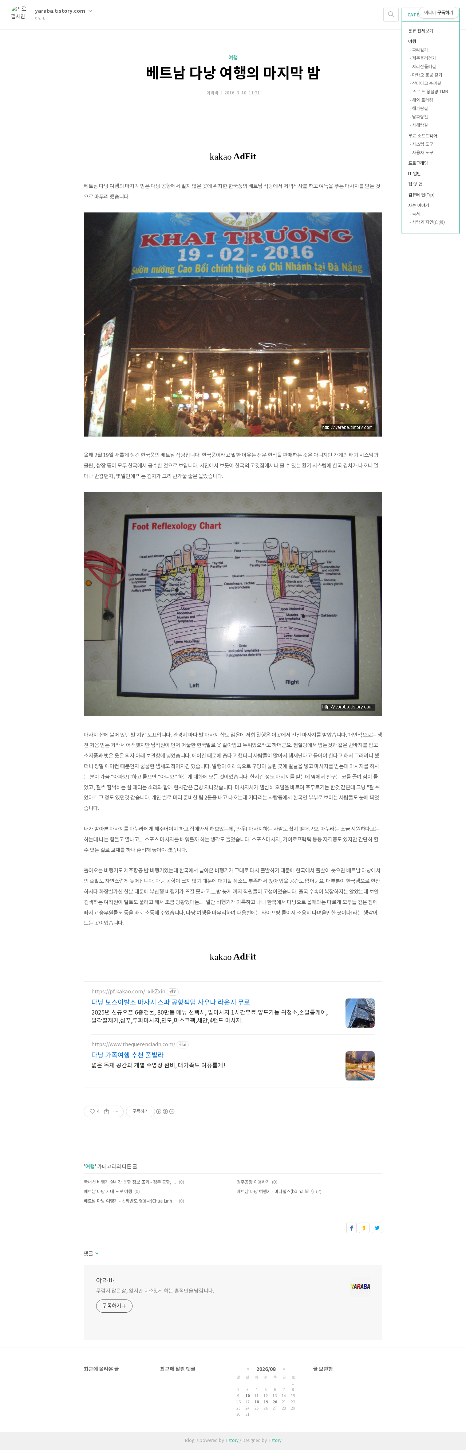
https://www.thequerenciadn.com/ (133, 1045)
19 (266, 1402)
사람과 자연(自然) (428, 222)
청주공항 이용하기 (253, 1182)
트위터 (377, 1228)
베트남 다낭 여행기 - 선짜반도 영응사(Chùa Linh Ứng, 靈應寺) (130, 1201)
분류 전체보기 (420, 31)
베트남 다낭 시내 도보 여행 (108, 1191)
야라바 (105, 1281)
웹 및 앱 (415, 184)
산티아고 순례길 (426, 83)
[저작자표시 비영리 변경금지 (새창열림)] (165, 1111)
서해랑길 (420, 125)
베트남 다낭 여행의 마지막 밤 (233, 73)
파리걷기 (420, 50)
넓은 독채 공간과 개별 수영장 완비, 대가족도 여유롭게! (158, 1065)
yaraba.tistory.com (60, 11)
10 (247, 1396)
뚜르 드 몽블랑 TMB (430, 92)
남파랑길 (420, 117)
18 (256, 1402)
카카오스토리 (364, 1228)
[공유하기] (106, 1111)
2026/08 (266, 1369)
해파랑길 (420, 108)
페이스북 (351, 1228)
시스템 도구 (422, 144)
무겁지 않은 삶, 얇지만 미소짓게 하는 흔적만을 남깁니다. (155, 1291)
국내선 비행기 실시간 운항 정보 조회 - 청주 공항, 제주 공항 (130, 1182)
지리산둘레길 (424, 67)
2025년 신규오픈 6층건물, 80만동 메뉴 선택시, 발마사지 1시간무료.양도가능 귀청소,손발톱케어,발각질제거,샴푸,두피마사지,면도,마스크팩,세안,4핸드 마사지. (209, 1016)
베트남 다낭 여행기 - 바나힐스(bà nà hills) (275, 1191)
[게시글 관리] (115, 1111)
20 (275, 1402)
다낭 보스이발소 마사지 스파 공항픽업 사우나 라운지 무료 (170, 1003)
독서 (416, 214)
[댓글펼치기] (96, 1254)
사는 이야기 (418, 205)
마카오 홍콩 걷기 (427, 75)
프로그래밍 (418, 163)
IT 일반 (414, 174)
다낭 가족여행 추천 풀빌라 (127, 1055)
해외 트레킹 (422, 100)
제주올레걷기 (424, 58)
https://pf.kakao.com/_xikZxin (128, 992)
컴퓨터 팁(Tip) (421, 195)
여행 (412, 41)
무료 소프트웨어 (422, 136)
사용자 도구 (422, 153)
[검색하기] (391, 14)
